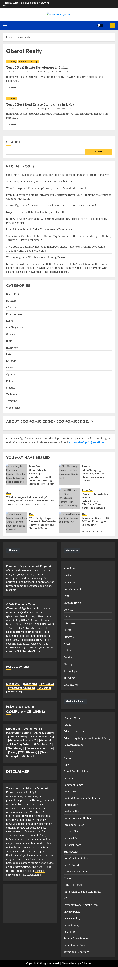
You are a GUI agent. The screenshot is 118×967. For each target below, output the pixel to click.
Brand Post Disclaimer (77, 771)
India (9, 341)
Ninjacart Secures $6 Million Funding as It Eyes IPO (36, 212)
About (67, 724)
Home (67, 878)
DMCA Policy (71, 831)
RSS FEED (69, 931)
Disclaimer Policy (74, 825)
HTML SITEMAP (73, 885)
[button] (5, 25)
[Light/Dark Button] (100, 25)
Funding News (14, 327)
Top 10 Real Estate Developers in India (37, 67)
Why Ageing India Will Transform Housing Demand (36, 257)
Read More (14, 87)
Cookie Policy (71, 811)
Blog (66, 764)
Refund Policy (72, 925)
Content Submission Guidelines (82, 798)
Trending (11, 61)
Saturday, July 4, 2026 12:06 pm (93, 532)
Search (14, 142)
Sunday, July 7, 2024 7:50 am (48, 72)
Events (10, 320)
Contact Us (70, 791)
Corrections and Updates (78, 818)
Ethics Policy (71, 851)
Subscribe (112, 25)
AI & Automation (73, 744)
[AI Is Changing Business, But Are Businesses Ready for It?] (69, 474)
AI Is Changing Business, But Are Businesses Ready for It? (39, 181)
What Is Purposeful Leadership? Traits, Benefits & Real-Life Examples (47, 188)
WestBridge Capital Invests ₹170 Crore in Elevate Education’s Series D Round (51, 205)
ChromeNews (69, 963)
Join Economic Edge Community (82, 891)
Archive (68, 751)
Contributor (71, 804)
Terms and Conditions (76, 952)
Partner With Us (73, 718)
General (11, 334)
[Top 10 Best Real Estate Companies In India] (59, 98)
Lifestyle (11, 361)
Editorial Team (72, 845)
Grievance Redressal (76, 871)
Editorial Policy (73, 838)
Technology (13, 394)
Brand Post (12, 294)
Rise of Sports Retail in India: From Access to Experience (39, 229)
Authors (68, 758)
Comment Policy (73, 785)
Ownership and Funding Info (81, 905)
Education (12, 307)
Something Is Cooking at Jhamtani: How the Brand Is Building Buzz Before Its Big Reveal (58, 174)
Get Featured (71, 865)
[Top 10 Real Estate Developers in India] (59, 61)
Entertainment (15, 314)
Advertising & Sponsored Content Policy (87, 738)
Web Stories (13, 407)
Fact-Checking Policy (76, 858)
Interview (12, 347)
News (9, 367)
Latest (9, 354)
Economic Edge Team (18, 72)
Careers (68, 778)
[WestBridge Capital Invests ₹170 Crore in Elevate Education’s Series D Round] (16, 522)
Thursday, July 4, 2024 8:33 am (49, 109)
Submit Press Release (76, 938)
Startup (34, 61)
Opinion (11, 374)
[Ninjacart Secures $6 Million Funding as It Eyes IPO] (69, 522)
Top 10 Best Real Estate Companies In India (40, 104)
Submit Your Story (74, 945)
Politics (10, 381)
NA (65, 898)
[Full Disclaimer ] (31, 874)
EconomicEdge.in (39, 566)
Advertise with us (74, 731)
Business (23, 61)
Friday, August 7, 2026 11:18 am (23, 504)
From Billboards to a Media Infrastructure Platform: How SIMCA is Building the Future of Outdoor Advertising (95, 506)
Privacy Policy (72, 911)
